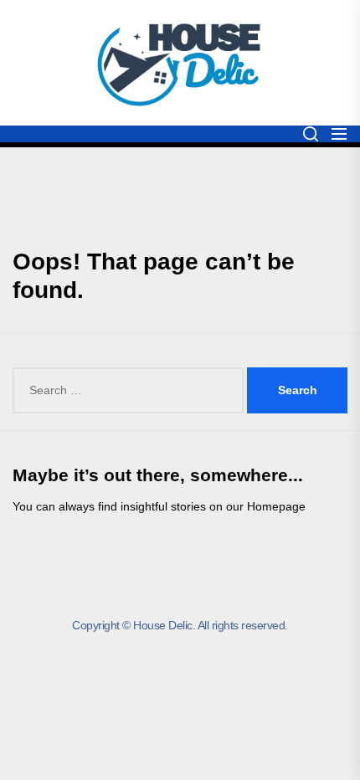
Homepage (276, 506)
